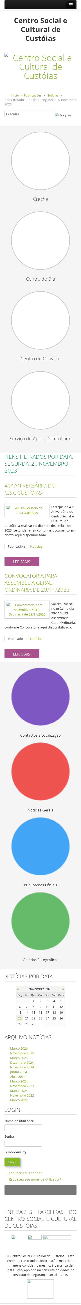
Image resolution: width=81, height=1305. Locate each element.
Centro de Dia (40, 279)
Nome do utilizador (19, 1121)
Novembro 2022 (21, 1095)
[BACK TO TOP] (40, 1190)
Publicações (33, 95)
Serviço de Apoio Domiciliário (41, 438)
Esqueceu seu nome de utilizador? (35, 1179)
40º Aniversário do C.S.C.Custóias (30, 489)
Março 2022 (18, 1100)
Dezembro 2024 (21, 1062)
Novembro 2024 (21, 1067)
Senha (9, 1136)
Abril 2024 (17, 1076)
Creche (40, 199)
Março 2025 (18, 1058)
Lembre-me (13, 1152)
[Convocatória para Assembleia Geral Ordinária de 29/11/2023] (27, 609)
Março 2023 (18, 1091)
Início (15, 95)
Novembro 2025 (21, 1053)
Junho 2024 (18, 1072)
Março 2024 (18, 1081)
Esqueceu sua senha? (25, 1173)
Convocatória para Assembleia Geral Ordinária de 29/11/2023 (37, 582)
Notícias (53, 95)
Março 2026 (18, 1048)
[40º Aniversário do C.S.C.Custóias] (27, 510)
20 (20, 1018)
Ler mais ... (23, 561)
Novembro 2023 (21, 1086)
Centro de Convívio (40, 358)
